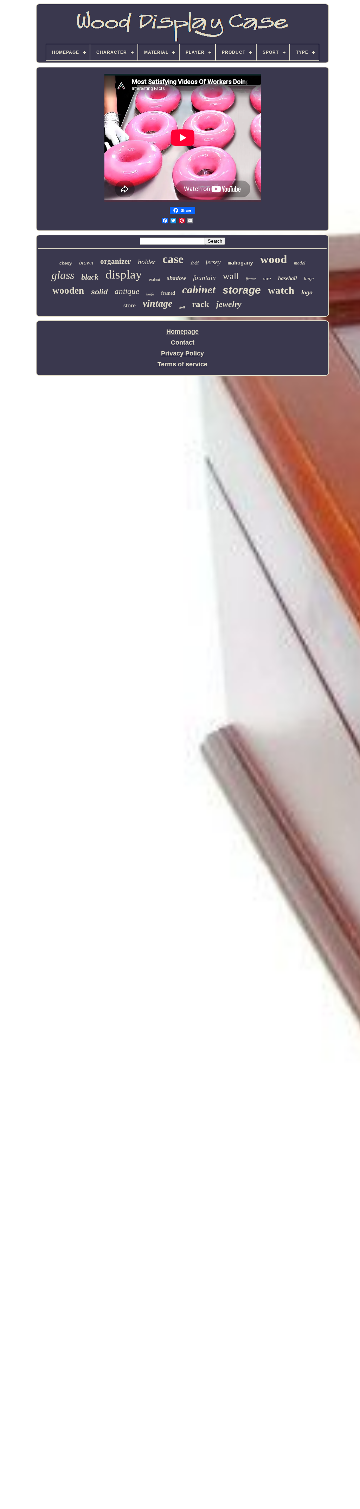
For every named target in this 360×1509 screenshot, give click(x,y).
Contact (182, 342)
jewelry (229, 304)
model (300, 263)
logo (307, 292)
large (309, 278)
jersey (213, 262)
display (123, 274)
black (89, 277)
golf (182, 307)
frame (251, 278)
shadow (176, 278)
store (129, 305)
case (173, 259)
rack (200, 304)
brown (86, 263)
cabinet (199, 289)
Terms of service (182, 364)
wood (273, 259)
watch (281, 290)
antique (127, 291)
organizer (115, 261)
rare (267, 278)
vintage (157, 303)
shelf (195, 263)
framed (168, 293)
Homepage (182, 331)
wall (231, 276)
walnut (154, 279)
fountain (204, 277)
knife (150, 294)
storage (242, 290)
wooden (68, 290)
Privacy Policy (182, 353)
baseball (287, 278)
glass (62, 275)
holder (146, 262)
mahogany (240, 263)
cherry (65, 263)
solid (99, 292)
